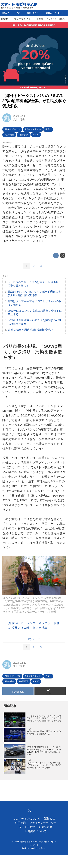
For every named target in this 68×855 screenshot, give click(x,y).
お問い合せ (45, 827)
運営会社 (49, 818)
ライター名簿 (27, 827)
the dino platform (37, 848)
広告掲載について (35, 831)
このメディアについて (26, 818)
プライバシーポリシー (43, 822)
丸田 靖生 (19, 119)
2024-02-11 (19, 115)
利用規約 (20, 822)
